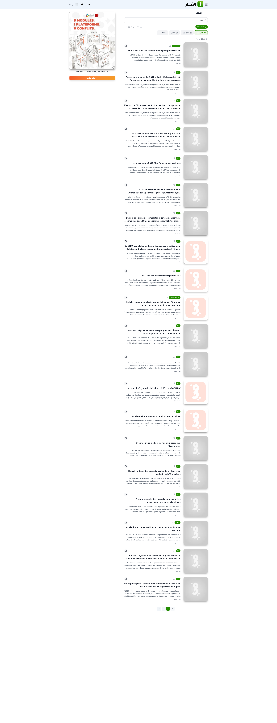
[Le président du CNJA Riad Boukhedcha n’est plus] (196, 167)
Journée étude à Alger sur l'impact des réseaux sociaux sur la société (152, 529)
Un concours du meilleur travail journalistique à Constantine (157, 444)
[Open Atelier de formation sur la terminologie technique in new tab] (174, 412)
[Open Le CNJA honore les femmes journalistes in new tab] (174, 271)
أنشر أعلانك (85, 4)
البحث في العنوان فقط (131, 26)
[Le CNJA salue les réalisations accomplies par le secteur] (196, 54)
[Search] (205, 20)
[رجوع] (206, 13)
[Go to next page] (159, 609)
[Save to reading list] (126, 46)
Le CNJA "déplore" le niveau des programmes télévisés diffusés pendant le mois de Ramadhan (154, 332)
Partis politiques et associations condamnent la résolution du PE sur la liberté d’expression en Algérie (152, 585)
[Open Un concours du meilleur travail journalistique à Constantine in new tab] (174, 438)
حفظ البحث (200, 26)
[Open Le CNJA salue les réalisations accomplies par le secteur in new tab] (170, 46)
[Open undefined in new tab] (174, 357)
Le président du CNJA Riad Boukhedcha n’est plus (156, 163)
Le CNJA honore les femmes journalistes (161, 275)
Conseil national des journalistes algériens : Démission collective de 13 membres (154, 472)
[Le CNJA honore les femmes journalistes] (196, 279)
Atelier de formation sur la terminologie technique (156, 416)
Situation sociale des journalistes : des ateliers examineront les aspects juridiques (158, 500)
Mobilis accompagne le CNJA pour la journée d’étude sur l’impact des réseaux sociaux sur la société (153, 304)
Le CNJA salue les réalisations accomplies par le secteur (153, 50)
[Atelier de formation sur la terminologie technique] (196, 420)
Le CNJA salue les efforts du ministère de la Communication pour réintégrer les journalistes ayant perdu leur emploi (154, 191)
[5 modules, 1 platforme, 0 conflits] (92, 40)
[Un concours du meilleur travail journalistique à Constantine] (196, 448)
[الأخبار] (200, 4)
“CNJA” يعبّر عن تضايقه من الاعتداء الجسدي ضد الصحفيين (154, 388)
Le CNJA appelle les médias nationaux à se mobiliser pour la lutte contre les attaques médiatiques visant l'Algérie (152, 247)
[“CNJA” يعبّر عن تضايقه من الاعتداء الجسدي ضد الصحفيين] (196, 392)
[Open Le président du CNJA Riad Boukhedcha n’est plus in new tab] (174, 158)
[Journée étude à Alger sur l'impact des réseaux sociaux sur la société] (196, 533)
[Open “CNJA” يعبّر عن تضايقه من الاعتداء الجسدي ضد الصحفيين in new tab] (174, 383)
